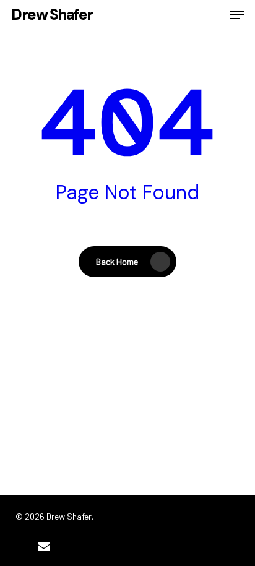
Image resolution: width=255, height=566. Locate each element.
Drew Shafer (52, 14)
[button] (237, 15)
